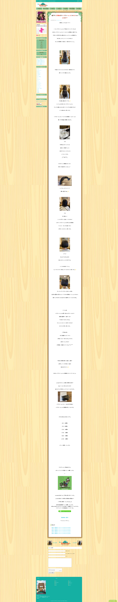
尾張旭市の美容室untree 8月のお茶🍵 (41, 60)
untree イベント (39, 70)
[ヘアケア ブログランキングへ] (39, 104)
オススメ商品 (39, 76)
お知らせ (38, 71)
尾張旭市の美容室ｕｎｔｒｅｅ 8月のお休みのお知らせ (41, 61)
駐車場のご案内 (64, 517)
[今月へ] (44, 24)
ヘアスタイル (39, 84)
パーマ (38, 80)
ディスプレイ (38, 79)
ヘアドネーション (58, 20)
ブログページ (70, 583)
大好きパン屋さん (39, 88)
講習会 (38, 92)
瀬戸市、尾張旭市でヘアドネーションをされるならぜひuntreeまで (61, 527)
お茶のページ (70, 582)
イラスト (38, 75)
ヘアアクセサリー (39, 83)
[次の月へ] (46, 24)
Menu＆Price (56, 582)
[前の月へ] (43, 24)
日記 (38, 89)
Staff (56, 583)
